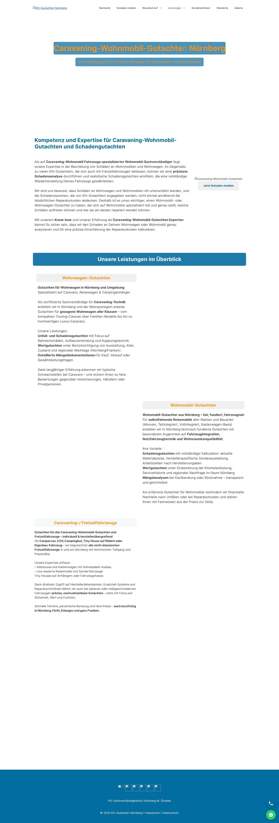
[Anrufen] (271, 803)
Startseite (104, 8)
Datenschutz (170, 812)
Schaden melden (126, 8)
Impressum (153, 812)
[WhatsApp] (271, 815)
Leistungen (174, 8)
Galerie (239, 8)
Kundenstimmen (201, 8)
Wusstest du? (150, 8)
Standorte (222, 8)
